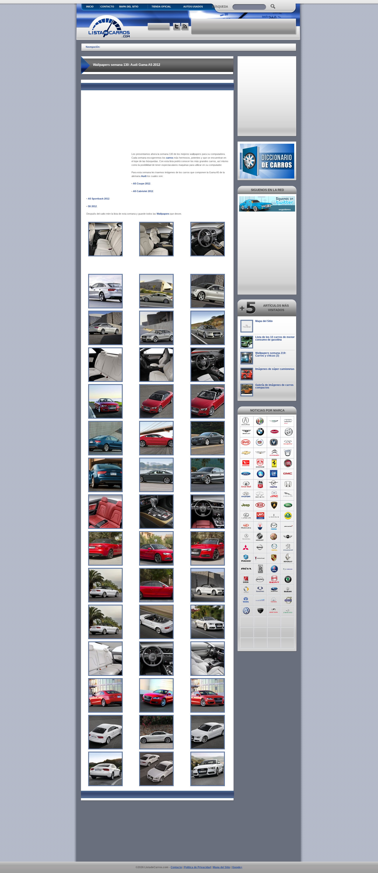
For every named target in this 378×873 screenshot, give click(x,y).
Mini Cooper (288, 537)
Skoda (288, 579)
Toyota (274, 600)
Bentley (246, 432)
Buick (288, 432)
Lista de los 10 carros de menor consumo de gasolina (275, 338)
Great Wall (246, 484)
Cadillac (260, 442)
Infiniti (260, 495)
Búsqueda (220, 6)
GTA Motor (260, 484)
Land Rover (288, 505)
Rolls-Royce (260, 568)
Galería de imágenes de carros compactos (274, 386)
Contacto (107, 6)
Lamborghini (274, 505)
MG (274, 537)
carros (169, 157)
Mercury (260, 537)
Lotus (288, 516)
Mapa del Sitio (264, 321)
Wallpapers (163, 213)
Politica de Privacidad (197, 867)
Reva (246, 568)
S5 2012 (92, 206)
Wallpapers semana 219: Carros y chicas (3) (270, 354)
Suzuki (288, 589)
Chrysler (260, 453)
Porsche (274, 558)
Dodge (260, 463)
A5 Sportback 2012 (98, 198)
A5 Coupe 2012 (141, 183)
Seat (274, 579)
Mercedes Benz (246, 537)
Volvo (288, 600)
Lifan (260, 516)
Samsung (288, 568)
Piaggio (246, 558)
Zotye (274, 610)
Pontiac (260, 558)
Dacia (288, 453)
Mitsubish (246, 547)
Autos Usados (193, 6)
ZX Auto (288, 610)
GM (274, 474)
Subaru (274, 589)
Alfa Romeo (260, 421)
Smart (246, 589)
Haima (274, 484)
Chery (288, 442)
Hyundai (246, 495)
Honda (288, 484)
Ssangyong (260, 589)
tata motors (246, 600)
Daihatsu (246, 463)
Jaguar (288, 495)
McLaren (288, 526)
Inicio (90, 6)
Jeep (246, 505)
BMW (260, 432)
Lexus (246, 516)
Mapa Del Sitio (128, 6)
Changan (274, 442)
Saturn (246, 579)
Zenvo (260, 610)
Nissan (260, 547)
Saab (274, 568)
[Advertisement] (244, 26)
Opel (274, 547)
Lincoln (274, 516)
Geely (260, 474)
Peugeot (288, 547)
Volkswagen (246, 610)
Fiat (288, 463)
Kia (260, 505)
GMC (288, 474)
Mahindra (246, 526)
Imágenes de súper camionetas (274, 369)
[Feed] (185, 27)
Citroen (274, 453)
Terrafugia (260, 600)
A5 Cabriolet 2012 (143, 191)
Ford (246, 474)
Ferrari (274, 463)
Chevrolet (246, 453)
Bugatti (274, 432)
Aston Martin (274, 421)
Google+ (237, 867)
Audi (144, 176)
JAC (274, 495)
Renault (288, 558)
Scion (260, 579)
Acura (246, 421)
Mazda (274, 526)
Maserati (260, 526)
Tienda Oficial (161, 6)
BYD (246, 442)
